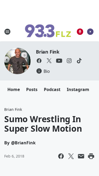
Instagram (78, 89)
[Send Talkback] (80, 31)
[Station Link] (48, 31)
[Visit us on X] (49, 61)
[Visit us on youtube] (59, 61)
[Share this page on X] (71, 156)
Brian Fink (47, 52)
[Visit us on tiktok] (79, 61)
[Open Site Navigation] (7, 31)
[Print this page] (91, 156)
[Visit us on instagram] (69, 61)
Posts (31, 89)
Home (13, 89)
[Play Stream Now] (90, 31)
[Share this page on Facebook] (61, 156)
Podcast (52, 89)
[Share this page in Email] (81, 156)
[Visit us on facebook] (39, 61)
